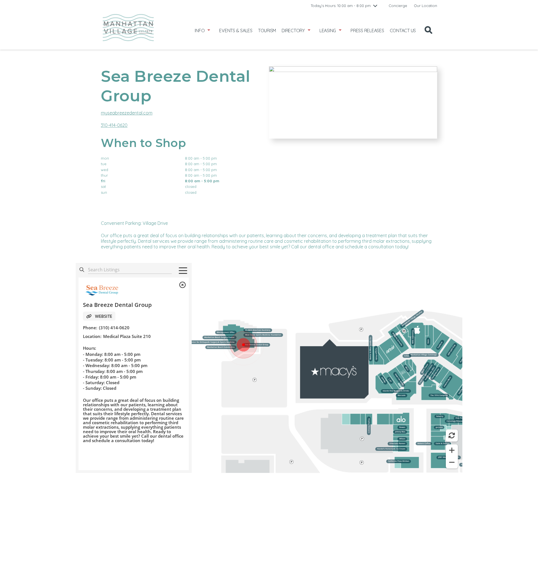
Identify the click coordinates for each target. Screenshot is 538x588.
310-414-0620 (114, 125)
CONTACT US (403, 30)
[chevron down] (375, 5)
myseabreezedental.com (126, 113)
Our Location (425, 5)
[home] (128, 30)
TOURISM (267, 30)
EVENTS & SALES (235, 30)
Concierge (398, 5)
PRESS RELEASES (367, 30)
